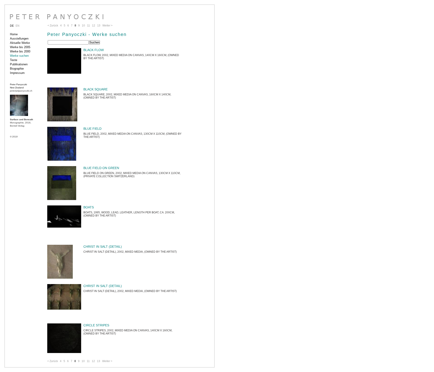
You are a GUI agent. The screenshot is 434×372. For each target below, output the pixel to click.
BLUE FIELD (92, 128)
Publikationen (19, 64)
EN (17, 25)
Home (14, 34)
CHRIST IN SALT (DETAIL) (102, 246)
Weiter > (107, 361)
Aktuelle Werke (20, 43)
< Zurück (52, 361)
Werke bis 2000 (20, 51)
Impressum (17, 73)
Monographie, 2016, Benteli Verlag (21, 122)
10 (83, 361)
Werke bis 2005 (20, 47)
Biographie (17, 68)
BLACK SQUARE (95, 89)
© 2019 (14, 136)
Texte (13, 60)
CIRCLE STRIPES (96, 325)
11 (88, 361)
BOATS (88, 207)
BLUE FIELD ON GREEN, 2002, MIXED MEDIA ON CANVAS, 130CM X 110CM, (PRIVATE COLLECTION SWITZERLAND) (131, 175)
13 (98, 361)
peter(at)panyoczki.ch (21, 90)
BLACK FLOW (93, 50)
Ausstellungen (19, 38)
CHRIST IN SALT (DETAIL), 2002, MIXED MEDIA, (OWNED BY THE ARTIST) (130, 251)
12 (93, 361)
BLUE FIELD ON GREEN (101, 168)
